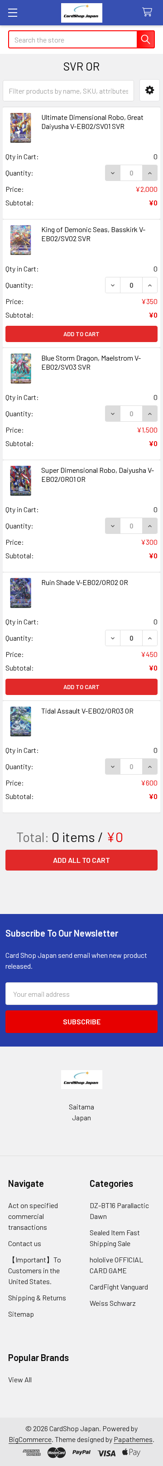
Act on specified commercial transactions (33, 1216)
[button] (149, 90)
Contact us (24, 1243)
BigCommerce (30, 1439)
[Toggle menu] (12, 12)
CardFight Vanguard (119, 1286)
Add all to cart (81, 860)
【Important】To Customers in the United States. (34, 1270)
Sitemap (21, 1313)
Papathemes (133, 1439)
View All (20, 1379)
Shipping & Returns (37, 1297)
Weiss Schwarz (113, 1303)
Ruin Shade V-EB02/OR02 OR (84, 582)
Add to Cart (81, 334)
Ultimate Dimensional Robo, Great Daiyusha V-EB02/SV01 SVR (92, 121)
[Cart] (149, 12)
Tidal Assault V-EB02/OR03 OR (87, 710)
